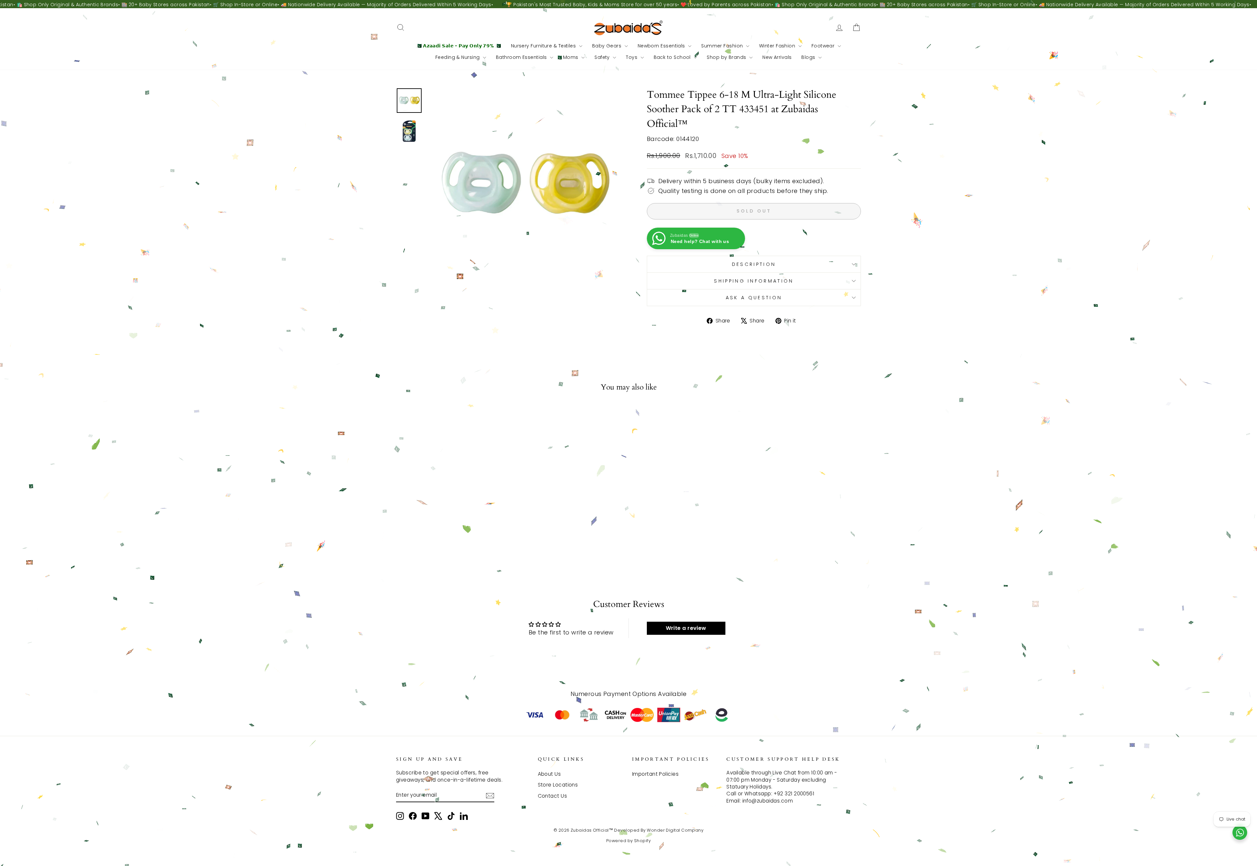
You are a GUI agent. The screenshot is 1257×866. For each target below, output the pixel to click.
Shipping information (753, 281)
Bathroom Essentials (522, 57)
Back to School (673, 57)
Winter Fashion (778, 46)
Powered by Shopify (628, 840)
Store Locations (558, 784)
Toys (632, 57)
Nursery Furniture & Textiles (544, 46)
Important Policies (655, 774)
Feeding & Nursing (458, 57)
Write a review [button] (686, 628)
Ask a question (754, 297)
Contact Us (552, 795)
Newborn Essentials (662, 46)
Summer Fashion (722, 46)
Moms (571, 57)
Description (754, 264)
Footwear (823, 46)
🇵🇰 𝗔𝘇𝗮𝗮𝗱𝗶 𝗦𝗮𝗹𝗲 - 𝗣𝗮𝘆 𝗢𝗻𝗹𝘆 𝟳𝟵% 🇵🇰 (458, 46)
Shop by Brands (727, 57)
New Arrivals (777, 57)
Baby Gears (607, 46)
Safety (602, 57)
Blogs (809, 57)
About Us (549, 774)
